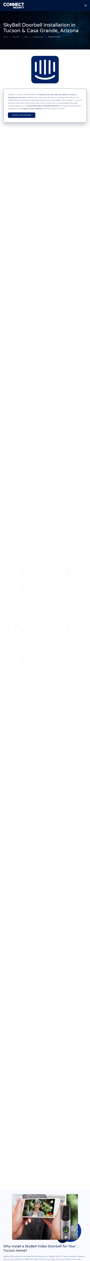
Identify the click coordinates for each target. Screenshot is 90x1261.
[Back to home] (13, 5)
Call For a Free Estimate (21, 115)
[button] (86, 5)
